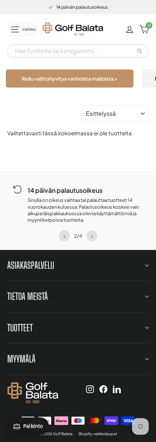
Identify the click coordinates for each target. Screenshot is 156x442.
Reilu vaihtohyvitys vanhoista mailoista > (70, 78)
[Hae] (140, 51)
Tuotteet (20, 327)
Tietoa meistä (27, 296)
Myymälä (21, 358)
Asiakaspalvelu (30, 265)
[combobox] (71, 51)
